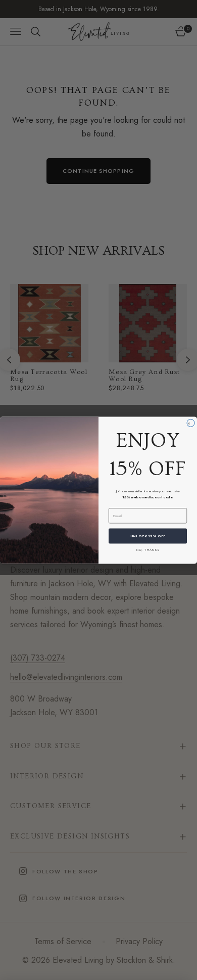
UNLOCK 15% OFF (148, 535)
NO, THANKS (148, 549)
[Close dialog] (190, 423)
